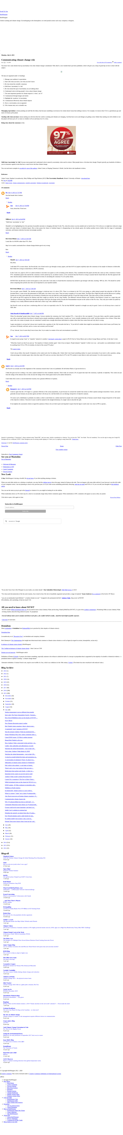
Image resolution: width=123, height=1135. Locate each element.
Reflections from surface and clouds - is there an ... (19, 771)
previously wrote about (55, 339)
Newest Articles (7, 471)
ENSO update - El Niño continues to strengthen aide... (20, 785)
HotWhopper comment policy (20, 443)
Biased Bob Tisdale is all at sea (14, 740)
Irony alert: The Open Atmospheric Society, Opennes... (20, 715)
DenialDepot (7, 1046)
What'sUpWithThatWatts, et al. (13, 888)
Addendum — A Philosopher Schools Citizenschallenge (18, 889)
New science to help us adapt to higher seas (15, 953)
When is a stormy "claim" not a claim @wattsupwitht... (20, 793)
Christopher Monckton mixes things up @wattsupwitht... (21, 804)
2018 (5, 685)
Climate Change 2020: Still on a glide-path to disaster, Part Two (21, 984)
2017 (5, 687)
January (7, 839)
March (7, 833)
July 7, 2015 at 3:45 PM (24, 389)
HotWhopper (3, 14)
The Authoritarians (16, 640)
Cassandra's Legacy (9, 964)
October (7, 701)
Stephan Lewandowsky (42, 183)
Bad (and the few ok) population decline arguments (17, 915)
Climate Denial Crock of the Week (13, 932)
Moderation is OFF (8, 467)
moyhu (5, 875)
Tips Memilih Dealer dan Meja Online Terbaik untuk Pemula (20, 921)
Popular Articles (11, 1091)
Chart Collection (12, 1112)
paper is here (16, 349)
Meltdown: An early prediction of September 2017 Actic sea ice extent (23, 1035)
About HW (7, 1115)
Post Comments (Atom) (16, 454)
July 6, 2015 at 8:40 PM (18, 219)
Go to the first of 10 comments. (104, 62)
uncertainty (52, 183)
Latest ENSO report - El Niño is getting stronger (18, 737)
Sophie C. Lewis (8, 919)
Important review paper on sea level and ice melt (18, 774)
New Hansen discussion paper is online (16, 723)
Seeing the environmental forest (12, 1033)
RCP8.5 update (7, 902)
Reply (7, 198)
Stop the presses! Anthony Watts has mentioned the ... (20, 732)
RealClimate (7, 881)
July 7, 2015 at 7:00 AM (22, 260)
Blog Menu (7, 1081)
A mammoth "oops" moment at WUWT (16, 729)
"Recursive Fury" (18, 636)
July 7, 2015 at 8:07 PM (22, 336)
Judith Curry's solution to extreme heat (16, 810)
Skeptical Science (8, 856)
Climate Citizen (8, 926)
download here (85, 178)
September (8, 704)
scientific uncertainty (30, 183)
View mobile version (61, 449)
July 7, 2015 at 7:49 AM (29, 288)
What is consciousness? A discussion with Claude (17, 896)
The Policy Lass (8, 938)
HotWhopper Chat (12, 1099)
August (7, 707)
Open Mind (6, 869)
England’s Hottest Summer (10, 870)
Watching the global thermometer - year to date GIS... (20, 748)
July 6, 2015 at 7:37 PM (15, 192)
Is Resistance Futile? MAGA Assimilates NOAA (16, 934)
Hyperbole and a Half (9, 1052)
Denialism (6, 1104)
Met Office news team (9, 957)
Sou (11, 205)
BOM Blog (6, 951)
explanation (8, 628)
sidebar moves (47, 482)
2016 (5, 690)
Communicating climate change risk (15, 799)
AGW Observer (8, 1059)
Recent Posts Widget (115, 497)
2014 (5, 842)
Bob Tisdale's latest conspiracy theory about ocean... (20, 726)
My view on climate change (11, 1014)
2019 (5, 682)
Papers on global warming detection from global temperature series (22, 1060)
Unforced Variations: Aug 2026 (12, 883)
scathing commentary (90, 609)
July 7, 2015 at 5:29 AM (24, 238)
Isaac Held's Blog (8, 1040)
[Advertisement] (54, 35)
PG (7, 192)
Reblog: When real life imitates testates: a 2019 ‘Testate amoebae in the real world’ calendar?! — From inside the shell (36, 1003)
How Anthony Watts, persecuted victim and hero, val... (20, 743)
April (7, 830)
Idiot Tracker (7, 983)
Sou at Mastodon (6, 459)
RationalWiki (26, 628)
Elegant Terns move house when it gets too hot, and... (20, 821)
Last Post (5, 1022)
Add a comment (118, 62)
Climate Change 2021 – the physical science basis (17, 978)
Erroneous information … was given (13, 997)
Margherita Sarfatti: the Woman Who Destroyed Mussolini (19, 965)
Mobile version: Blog (13, 1094)
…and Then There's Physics (11, 900)
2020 (5, 679)
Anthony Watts (66, 598)
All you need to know (13, 1105)
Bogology (6, 1002)
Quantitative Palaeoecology (11, 995)
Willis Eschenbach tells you (19, 609)
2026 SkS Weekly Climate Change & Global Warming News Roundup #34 (24, 858)
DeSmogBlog (7, 907)
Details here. (75, 439)
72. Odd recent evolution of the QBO (13, 1041)
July (6, 710)
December (8, 696)
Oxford (16, 656)
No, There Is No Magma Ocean (12, 1029)
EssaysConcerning (8, 894)
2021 (5, 676)
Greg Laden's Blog (9, 1021)
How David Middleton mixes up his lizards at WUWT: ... (21, 718)
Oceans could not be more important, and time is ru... (20, 807)
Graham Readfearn (9, 1008)
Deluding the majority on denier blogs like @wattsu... (20, 813)
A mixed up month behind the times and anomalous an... (21, 757)
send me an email (80, 484)
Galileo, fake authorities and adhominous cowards (19, 746)
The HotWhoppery (12, 1114)
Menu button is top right (10, 1122)
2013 (5, 845)
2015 (5, 693)
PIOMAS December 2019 (10, 991)
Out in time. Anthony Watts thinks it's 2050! (17, 751)
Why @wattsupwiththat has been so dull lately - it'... (20, 802)
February (8, 836)
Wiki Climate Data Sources (15, 1102)
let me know (30, 478)
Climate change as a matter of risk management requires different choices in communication (29, 1016)
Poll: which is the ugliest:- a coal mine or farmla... (19, 765)
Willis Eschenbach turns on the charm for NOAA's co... (21, 782)
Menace (5, 1054)
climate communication (19, 183)
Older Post (119, 446)
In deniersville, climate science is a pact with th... (19, 790)
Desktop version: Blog (13, 1096)
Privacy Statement (12, 1118)
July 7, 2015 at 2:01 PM (17, 366)
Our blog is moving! (9, 959)
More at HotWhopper (10, 1109)
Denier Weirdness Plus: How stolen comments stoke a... (21, 734)
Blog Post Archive (12, 1088)
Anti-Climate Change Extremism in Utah (15, 1027)
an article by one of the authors (28, 168)
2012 (5, 848)
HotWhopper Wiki (12, 1101)
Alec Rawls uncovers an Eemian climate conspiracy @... (21, 796)
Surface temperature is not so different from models (19, 712)
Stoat (4, 862)
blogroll (27, 490)
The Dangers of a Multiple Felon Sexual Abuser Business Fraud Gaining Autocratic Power (28, 940)
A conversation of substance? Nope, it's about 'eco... (19, 760)
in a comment (96, 594)
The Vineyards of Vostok (10, 1048)
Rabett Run (6, 913)
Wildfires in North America (12, 788)
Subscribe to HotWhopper (14, 504)
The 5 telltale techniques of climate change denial (15, 648)
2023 (5, 671)
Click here (4, 443)
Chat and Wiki (8, 1097)
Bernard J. (13, 389)
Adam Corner (8, 183)
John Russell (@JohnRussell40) (20, 313)
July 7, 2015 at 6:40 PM (37, 313)
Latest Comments (8, 469)
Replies (10, 202)
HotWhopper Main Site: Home (16, 1110)
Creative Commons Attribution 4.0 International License (45, 1073)
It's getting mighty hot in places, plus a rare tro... (18, 818)
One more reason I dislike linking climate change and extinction (21, 972)
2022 (5, 673)
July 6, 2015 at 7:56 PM (22, 205)
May (6, 828)
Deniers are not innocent (8, 652)
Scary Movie (8, 720)
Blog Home (10, 1083)
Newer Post (4, 446)
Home (62, 446)
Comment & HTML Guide (15, 1120)
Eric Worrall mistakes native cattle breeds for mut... (19, 816)
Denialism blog (5, 632)
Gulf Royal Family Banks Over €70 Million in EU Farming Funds (21, 908)
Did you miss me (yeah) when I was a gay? (15, 864)
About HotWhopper (13, 1117)
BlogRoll (9, 1089)
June (6, 825)
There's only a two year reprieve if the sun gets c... (19, 768)
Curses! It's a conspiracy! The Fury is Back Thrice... (20, 779)
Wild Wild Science (67, 590)
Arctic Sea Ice (7, 989)
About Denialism (12, 1107)
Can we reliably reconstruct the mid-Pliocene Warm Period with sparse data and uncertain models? (31, 946)
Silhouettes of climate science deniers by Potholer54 (19, 762)
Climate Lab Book (8, 976)
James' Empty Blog (9, 945)
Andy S (8, 366)
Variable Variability (9, 970)
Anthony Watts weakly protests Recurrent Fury (18, 776)
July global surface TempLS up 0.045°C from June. (17, 877)
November (8, 698)
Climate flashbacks (12, 1092)
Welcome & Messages (9, 464)
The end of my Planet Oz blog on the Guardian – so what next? (21, 1010)
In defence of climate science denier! (11, 644)
